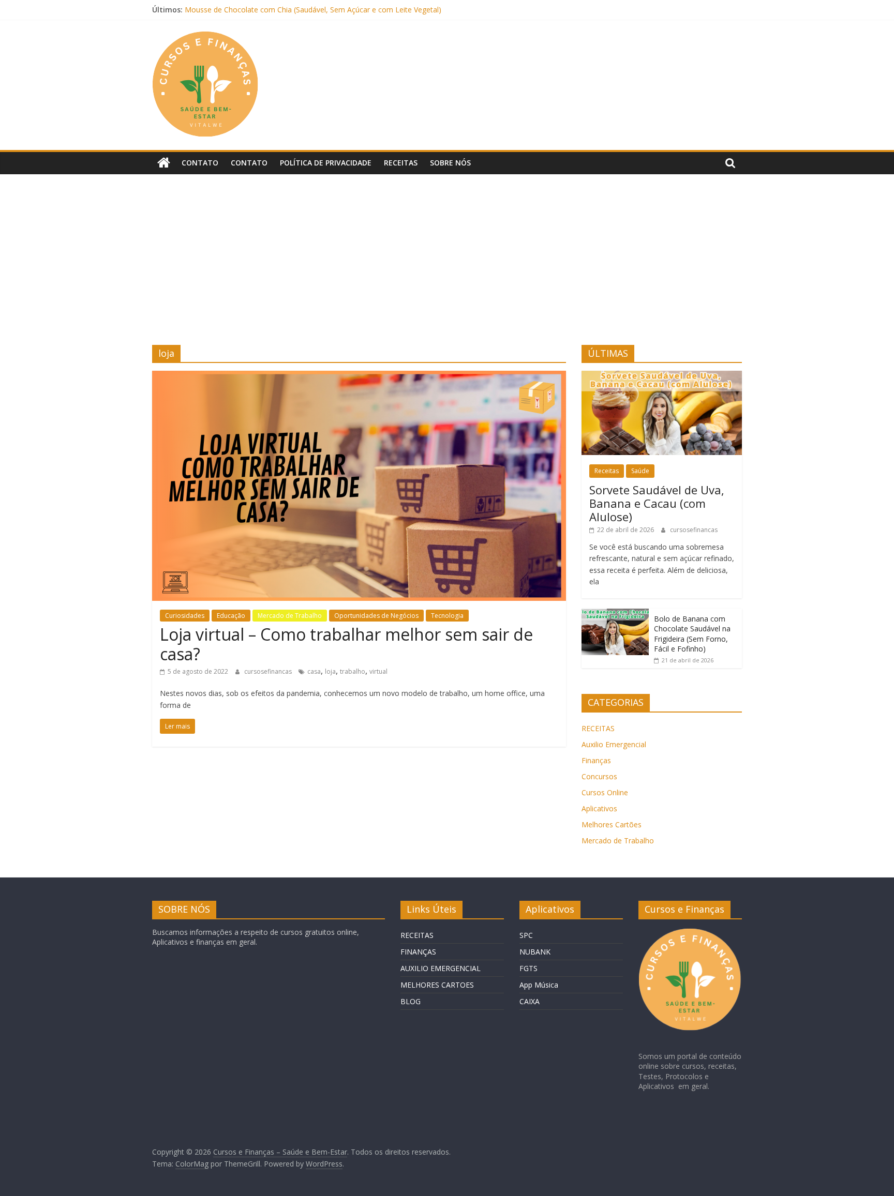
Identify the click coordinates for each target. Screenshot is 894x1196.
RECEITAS (598, 728)
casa (314, 671)
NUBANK (534, 952)
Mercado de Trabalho (290, 615)
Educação (231, 615)
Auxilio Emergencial (614, 744)
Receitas (401, 163)
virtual (378, 671)
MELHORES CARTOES (437, 985)
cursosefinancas (268, 671)
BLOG (410, 1001)
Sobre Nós (450, 163)
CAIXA (529, 1001)
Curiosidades (184, 615)
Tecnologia (447, 615)
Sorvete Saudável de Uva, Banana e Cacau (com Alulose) (656, 503)
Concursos (599, 776)
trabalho (352, 671)
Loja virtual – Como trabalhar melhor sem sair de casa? (346, 644)
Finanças (596, 760)
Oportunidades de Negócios (376, 615)
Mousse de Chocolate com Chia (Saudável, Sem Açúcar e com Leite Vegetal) (313, 9)
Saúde (640, 470)
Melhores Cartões (612, 824)
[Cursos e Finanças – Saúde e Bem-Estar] (163, 163)
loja (330, 671)
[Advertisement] (447, 267)
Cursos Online (605, 792)
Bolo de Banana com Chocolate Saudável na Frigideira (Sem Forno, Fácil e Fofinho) (692, 634)
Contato (200, 163)
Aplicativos (599, 808)
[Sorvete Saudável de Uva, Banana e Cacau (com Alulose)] (662, 376)
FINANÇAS (418, 952)
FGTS (528, 968)
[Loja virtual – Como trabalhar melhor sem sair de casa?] (359, 377)
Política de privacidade (325, 163)
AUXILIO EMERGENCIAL (440, 968)
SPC (526, 935)
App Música (538, 985)
